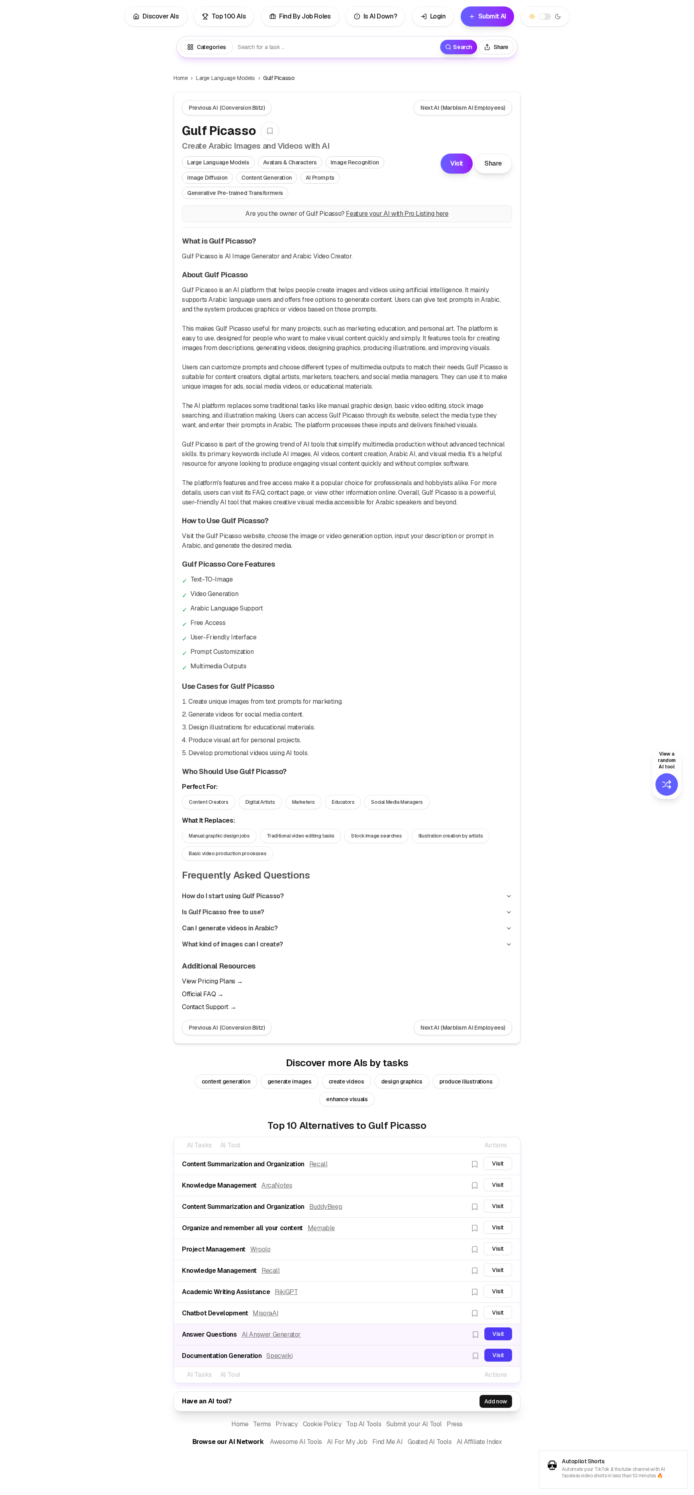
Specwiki (279, 1356)
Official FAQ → (202, 994)
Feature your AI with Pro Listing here (397, 213)
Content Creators (209, 802)
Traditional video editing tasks (301, 836)
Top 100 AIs (229, 16)
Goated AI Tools (430, 1442)
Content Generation (266, 177)
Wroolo (260, 1249)
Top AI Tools (363, 1424)
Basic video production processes (227, 853)
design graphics (402, 1081)
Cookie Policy (322, 1424)
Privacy (287, 1424)
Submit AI (492, 16)
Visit (456, 163)
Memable (321, 1228)
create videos (346, 1081)
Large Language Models (225, 78)
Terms (262, 1424)
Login (438, 16)
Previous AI (227, 107)
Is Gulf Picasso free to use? (223, 912)
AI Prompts (320, 177)
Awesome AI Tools (296, 1442)
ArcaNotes (276, 1185)
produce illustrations (466, 1081)
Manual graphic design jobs (219, 836)
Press (455, 1424)
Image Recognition (355, 162)
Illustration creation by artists (450, 836)
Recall (318, 1164)
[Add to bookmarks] (270, 131)
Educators (343, 802)
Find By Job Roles (305, 16)
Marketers (303, 802)
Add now (495, 1401)
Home (181, 78)
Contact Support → (209, 1007)
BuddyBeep (325, 1206)
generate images (289, 1081)
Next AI (462, 107)
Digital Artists (260, 802)
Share (493, 163)
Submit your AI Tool (414, 1424)
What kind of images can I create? (232, 944)
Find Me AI (387, 1442)
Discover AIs (161, 16)
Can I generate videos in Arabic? (230, 928)
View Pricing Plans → (212, 981)
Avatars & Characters (290, 162)
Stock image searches (376, 836)
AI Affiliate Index (479, 1442)
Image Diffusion (207, 177)
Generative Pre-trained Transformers (235, 193)
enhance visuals (346, 1099)
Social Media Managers (397, 802)
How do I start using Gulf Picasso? (233, 896)
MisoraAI (265, 1313)
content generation (226, 1081)
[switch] (545, 16)
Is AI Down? (380, 16)
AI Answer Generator (271, 1334)
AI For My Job (347, 1442)
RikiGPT (286, 1292)
